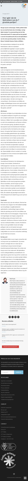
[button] (10, 317)
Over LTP (3, 404)
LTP (1, 1)
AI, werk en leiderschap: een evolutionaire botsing (12, 340)
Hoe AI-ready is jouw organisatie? (9, 324)
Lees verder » (4, 326)
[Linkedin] (14, 474)
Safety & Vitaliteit (14, 1)
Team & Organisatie (6, 1)
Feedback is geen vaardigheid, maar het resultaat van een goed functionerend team (13, 329)
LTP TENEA (20, 1)
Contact (4, 424)
